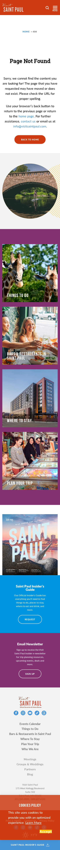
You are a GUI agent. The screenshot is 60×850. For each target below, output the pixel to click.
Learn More (33, 822)
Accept (46, 831)
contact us (28, 121)
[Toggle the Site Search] (47, 7)
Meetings (30, 759)
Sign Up (30, 673)
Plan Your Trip (30, 744)
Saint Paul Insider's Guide (27, 845)
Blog (30, 774)
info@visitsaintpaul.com (29, 126)
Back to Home (30, 139)
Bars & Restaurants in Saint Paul (30, 734)
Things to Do (30, 729)
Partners (30, 769)
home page (26, 116)
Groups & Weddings (30, 764)
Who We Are (30, 749)
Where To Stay (30, 739)
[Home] (12, 7)
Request (30, 619)
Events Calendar (30, 724)
